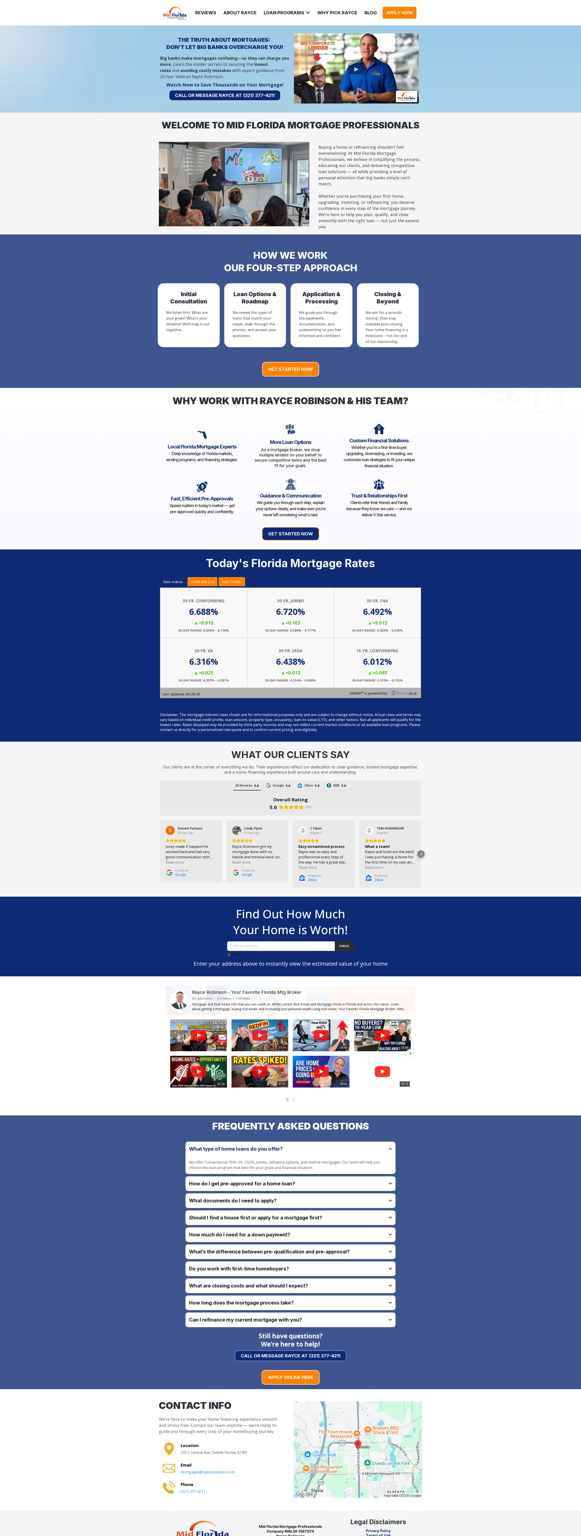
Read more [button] (175, 862)
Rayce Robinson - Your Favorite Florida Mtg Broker (247, 992)
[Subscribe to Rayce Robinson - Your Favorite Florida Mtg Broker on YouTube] (397, 1000)
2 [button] (290, 1099)
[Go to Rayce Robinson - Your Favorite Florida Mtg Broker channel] (179, 1000)
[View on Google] (170, 830)
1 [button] (284, 1099)
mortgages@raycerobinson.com (207, 1472)
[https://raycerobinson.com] (174, 12)
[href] (358, 1449)
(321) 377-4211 (192, 1491)
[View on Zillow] (303, 830)
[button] (307, 12)
